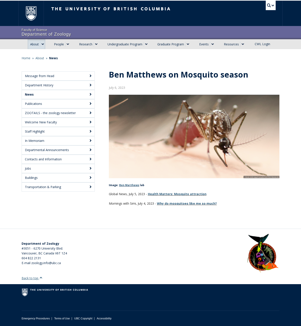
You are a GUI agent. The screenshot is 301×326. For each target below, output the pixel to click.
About (34, 44)
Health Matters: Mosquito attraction (177, 194)
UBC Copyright (83, 318)
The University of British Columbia (31, 13)
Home (26, 58)
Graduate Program (170, 44)
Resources (231, 44)
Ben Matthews (129, 185)
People (59, 44)
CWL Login (262, 44)
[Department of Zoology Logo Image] (262, 253)
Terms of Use (62, 318)
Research (85, 44)
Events (204, 44)
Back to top (30, 278)
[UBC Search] (271, 5)
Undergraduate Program (125, 44)
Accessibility (104, 318)
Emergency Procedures (36, 318)
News (53, 58)
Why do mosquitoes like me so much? (187, 203)
